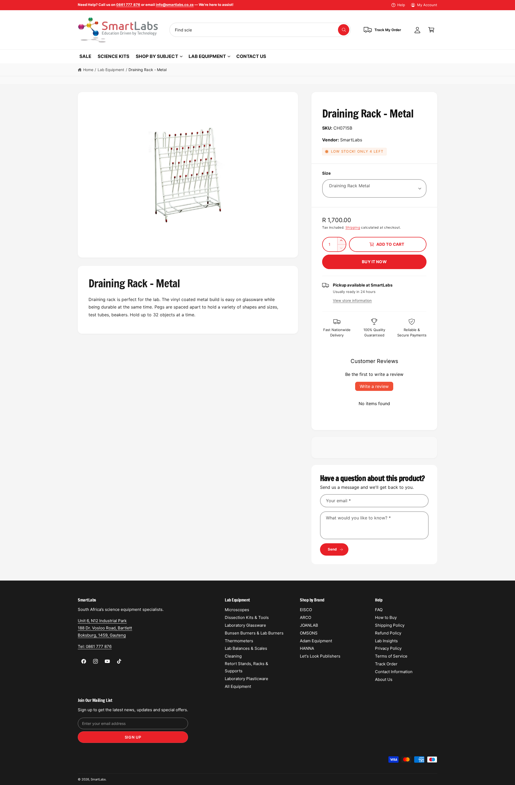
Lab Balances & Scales (246, 648)
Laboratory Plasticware (246, 678)
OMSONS (309, 633)
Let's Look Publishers (320, 656)
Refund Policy (388, 633)
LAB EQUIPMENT (207, 56)
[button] (431, 30)
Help (401, 5)
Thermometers (239, 640)
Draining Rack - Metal (147, 69)
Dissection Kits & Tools (247, 617)
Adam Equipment (316, 640)
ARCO (305, 617)
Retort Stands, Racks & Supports (246, 667)
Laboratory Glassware (245, 625)
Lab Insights (386, 640)
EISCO (306, 609)
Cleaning (233, 656)
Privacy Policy (388, 648)
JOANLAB (309, 625)
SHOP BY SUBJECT (157, 56)
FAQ (378, 609)
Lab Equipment (111, 69)
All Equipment (238, 686)
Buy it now (374, 261)
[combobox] (260, 30)
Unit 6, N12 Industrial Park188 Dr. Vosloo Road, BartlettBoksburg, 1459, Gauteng (105, 628)
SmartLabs (98, 779)
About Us (383, 679)
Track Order (386, 663)
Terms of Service (391, 656)
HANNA (307, 648)
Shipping (352, 227)
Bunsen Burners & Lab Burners (254, 633)
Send (332, 549)
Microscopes (237, 609)
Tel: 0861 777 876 (95, 646)
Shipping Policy (389, 625)
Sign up (133, 737)
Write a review (374, 386)
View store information (352, 300)
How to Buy (386, 617)
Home (88, 69)
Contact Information (394, 671)
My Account (427, 5)
